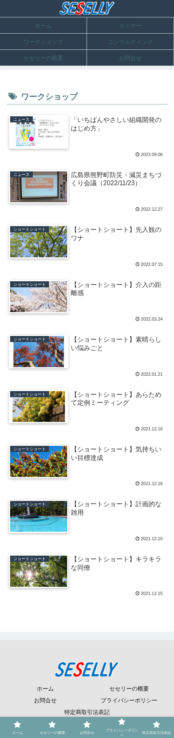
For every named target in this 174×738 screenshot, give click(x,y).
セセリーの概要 (129, 688)
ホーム (45, 688)
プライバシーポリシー (129, 700)
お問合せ (45, 700)
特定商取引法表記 (87, 712)
